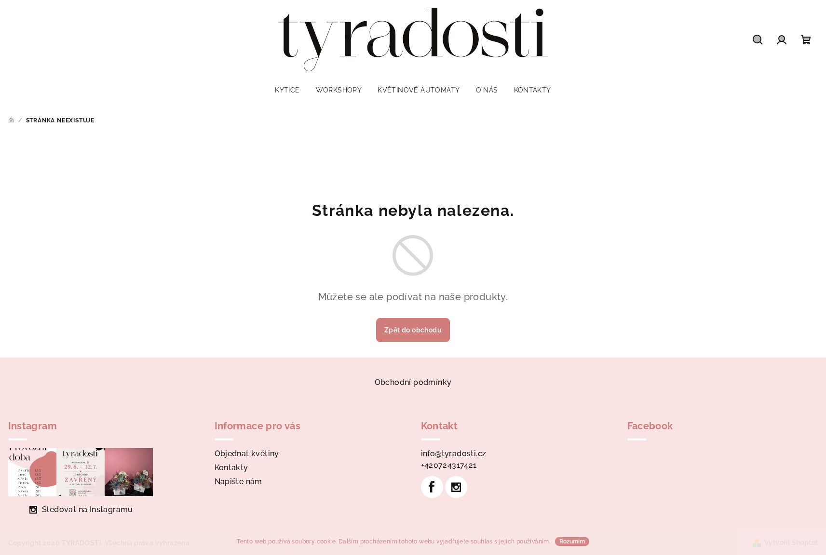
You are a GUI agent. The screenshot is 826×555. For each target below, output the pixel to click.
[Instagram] (456, 487)
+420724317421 (449, 465)
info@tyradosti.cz (454, 453)
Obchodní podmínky (413, 382)
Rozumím (572, 541)
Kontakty (231, 467)
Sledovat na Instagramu (87, 509)
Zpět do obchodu (413, 330)
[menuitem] (287, 90)
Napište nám (238, 481)
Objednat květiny (247, 453)
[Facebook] (432, 487)
